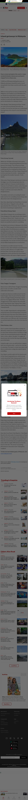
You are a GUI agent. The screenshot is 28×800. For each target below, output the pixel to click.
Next (14, 413)
